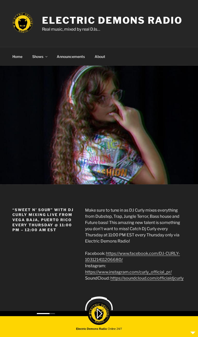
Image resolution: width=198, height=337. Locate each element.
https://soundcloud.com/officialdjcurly (147, 278)
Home (17, 56)
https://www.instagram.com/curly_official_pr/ (128, 272)
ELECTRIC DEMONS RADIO (112, 20)
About (100, 56)
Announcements (71, 56)
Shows (37, 56)
